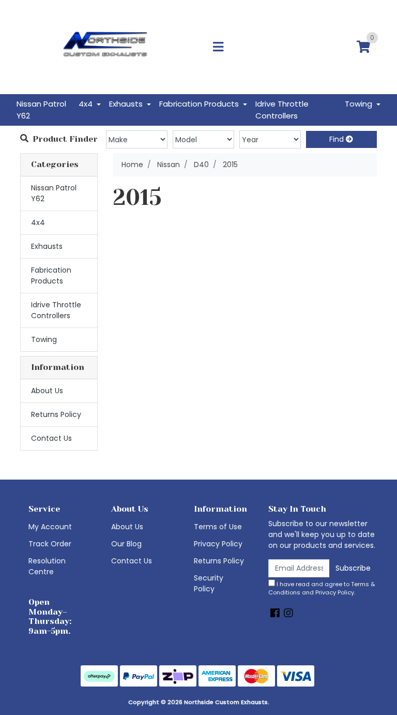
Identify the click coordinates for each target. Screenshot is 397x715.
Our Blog (126, 544)
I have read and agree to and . (321, 588)
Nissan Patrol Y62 (41, 109)
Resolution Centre (47, 566)
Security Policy (208, 583)
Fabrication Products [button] (200, 103)
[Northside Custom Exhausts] (105, 46)
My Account (50, 527)
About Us (47, 390)
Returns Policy (56, 414)
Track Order (49, 544)
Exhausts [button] (127, 103)
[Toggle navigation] (218, 47)
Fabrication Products (51, 275)
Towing (44, 339)
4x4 (38, 222)
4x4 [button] (87, 103)
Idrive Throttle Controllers (282, 109)
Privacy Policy (218, 544)
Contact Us (51, 438)
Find (337, 139)
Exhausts (47, 246)
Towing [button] (359, 103)
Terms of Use (218, 527)
